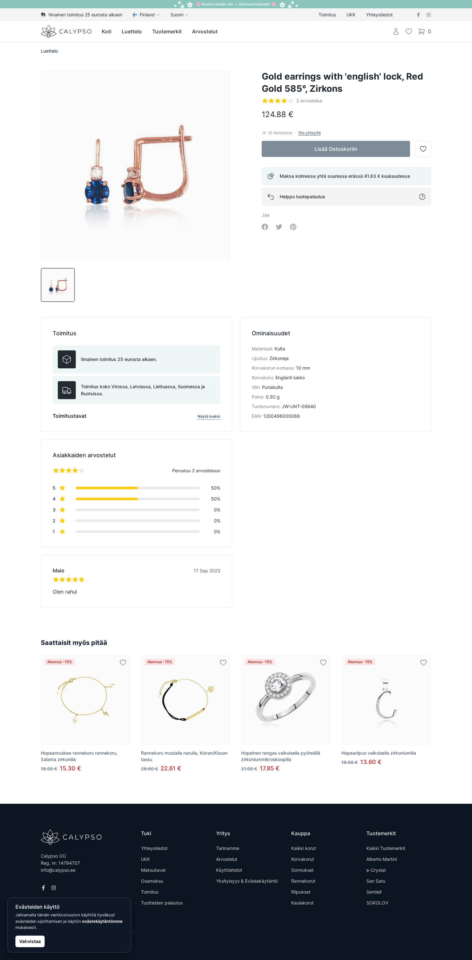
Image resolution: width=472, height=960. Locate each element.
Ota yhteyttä (309, 132)
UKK (350, 14)
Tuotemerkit (167, 31)
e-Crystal (376, 870)
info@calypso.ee (58, 870)
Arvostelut (205, 31)
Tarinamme (227, 848)
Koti (106, 31)
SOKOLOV (377, 902)
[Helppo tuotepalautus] (422, 197)
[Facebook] (418, 14)
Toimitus (327, 14)
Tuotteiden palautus (162, 902)
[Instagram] (428, 14)
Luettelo (132, 31)
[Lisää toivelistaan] (123, 662)
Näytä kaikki (208, 416)
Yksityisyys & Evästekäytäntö (247, 881)
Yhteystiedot (379, 14)
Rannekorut (303, 881)
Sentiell (373, 892)
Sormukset (302, 870)
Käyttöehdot (229, 870)
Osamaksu (152, 881)
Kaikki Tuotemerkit (385, 848)
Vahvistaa (30, 941)
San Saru (375, 881)
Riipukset (300, 892)
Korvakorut (302, 859)
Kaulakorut (302, 902)
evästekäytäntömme (102, 921)
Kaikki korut (303, 848)
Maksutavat (153, 870)
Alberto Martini (381, 859)
